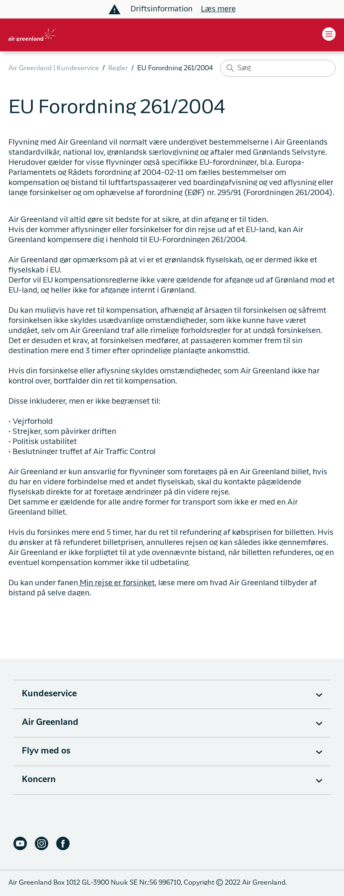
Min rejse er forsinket (116, 583)
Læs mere (218, 9)
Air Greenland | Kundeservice (53, 68)
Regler (118, 68)
